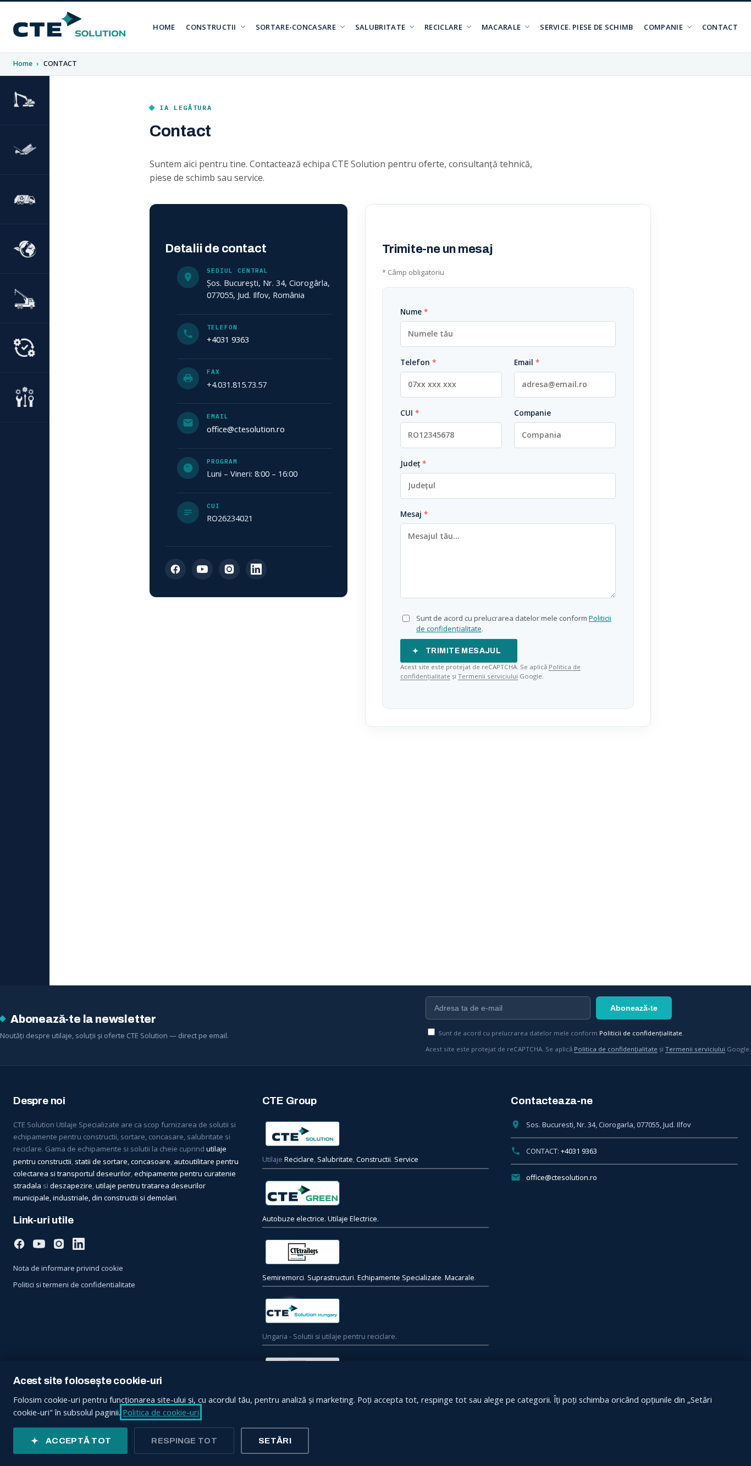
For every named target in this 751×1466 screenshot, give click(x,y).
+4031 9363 (228, 339)
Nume (414, 312)
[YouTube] (202, 569)
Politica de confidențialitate (616, 1049)
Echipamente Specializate (399, 1277)
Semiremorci (283, 1277)
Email (526, 362)
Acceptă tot (78, 1440)
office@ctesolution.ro (246, 429)
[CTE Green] (375, 1193)
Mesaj (414, 514)
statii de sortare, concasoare (122, 1161)
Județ (413, 464)
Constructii (373, 1159)
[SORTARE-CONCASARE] (24, 150)
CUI (409, 413)
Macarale (459, 1277)
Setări (274, 1440)
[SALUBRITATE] (24, 199)
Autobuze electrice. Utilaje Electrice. (320, 1218)
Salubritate (335, 1159)
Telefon (418, 362)
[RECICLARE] (24, 249)
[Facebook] (175, 569)
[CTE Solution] (375, 1133)
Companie (532, 413)
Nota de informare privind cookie (68, 1268)
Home (23, 63)
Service (406, 1159)
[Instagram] (229, 569)
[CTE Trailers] (375, 1252)
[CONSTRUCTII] (24, 100)
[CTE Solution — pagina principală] (69, 24)
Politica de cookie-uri (161, 1412)
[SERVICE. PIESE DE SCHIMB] (24, 397)
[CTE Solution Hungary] (375, 1311)
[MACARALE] (24, 298)
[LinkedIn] (256, 569)
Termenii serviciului (488, 676)
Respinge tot (184, 1440)
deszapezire (71, 1186)
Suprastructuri (330, 1277)
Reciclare (299, 1159)
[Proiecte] (24, 348)
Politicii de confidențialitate (640, 1033)
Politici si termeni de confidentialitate (74, 1284)
